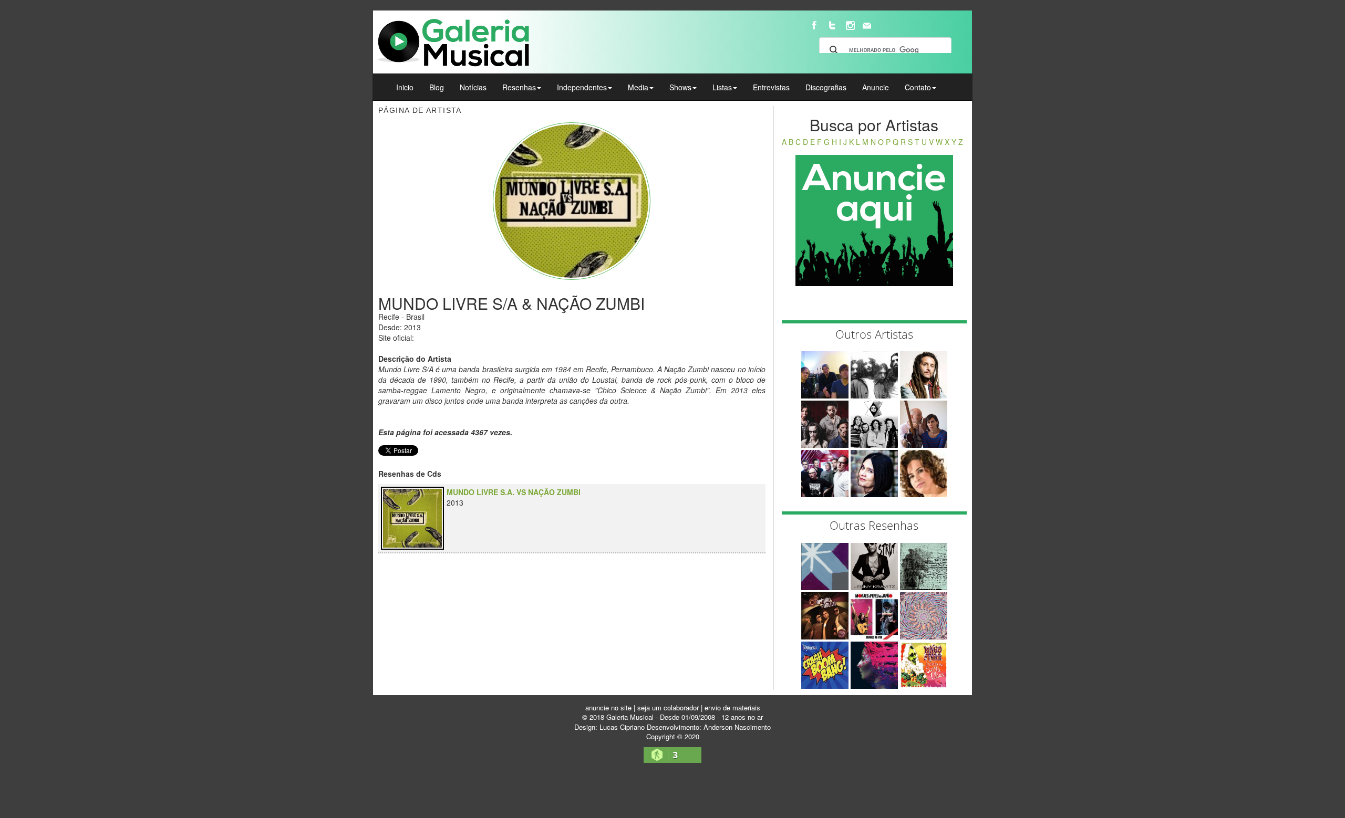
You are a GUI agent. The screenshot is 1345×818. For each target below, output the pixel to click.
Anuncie (875, 87)
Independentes (582, 87)
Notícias (473, 87)
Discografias (825, 87)
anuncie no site (608, 707)
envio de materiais (732, 707)
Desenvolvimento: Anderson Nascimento (709, 727)
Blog (436, 87)
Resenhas (519, 87)
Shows (680, 87)
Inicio (404, 87)
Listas (722, 87)
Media (638, 87)
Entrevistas (771, 87)
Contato (918, 87)
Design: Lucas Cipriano (609, 727)
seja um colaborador (668, 707)
